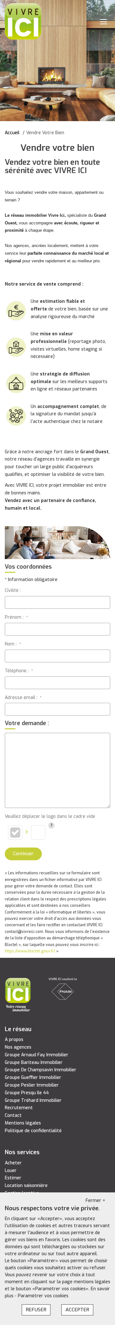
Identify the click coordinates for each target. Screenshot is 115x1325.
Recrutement (19, 1108)
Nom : (13, 644)
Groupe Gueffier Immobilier (33, 1077)
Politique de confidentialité (33, 1131)
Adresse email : (23, 698)
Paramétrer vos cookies (43, 1296)
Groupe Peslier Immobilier (32, 1085)
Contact (13, 1115)
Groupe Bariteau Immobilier (34, 1062)
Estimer (13, 1178)
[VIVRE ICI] (23, 21)
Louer (11, 1171)
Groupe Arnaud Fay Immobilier (36, 1055)
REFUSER (36, 1310)
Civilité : (13, 590)
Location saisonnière (26, 1186)
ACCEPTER (77, 1310)
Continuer (23, 854)
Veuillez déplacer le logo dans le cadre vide (50, 816)
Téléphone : (19, 671)
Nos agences (18, 1047)
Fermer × (95, 1201)
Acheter (13, 1163)
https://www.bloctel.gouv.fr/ (30, 951)
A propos (14, 1040)
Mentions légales (23, 1123)
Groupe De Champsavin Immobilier (40, 1070)
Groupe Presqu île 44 (27, 1093)
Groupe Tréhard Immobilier (33, 1100)
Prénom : (16, 617)
